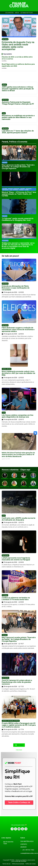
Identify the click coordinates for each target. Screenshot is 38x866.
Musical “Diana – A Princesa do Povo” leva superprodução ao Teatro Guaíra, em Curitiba (19, 194)
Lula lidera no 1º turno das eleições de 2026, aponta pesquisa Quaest (18, 132)
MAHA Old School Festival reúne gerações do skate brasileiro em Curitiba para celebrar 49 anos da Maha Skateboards (18, 454)
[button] (19, 745)
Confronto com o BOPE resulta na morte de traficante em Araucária (18, 519)
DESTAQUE (5, 39)
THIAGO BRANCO (4, 478)
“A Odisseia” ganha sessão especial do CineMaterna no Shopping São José (17, 219)
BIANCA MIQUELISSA (4, 486)
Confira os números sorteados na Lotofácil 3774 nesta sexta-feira (16, 599)
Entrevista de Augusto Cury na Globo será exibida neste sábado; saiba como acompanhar (18, 46)
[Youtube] (19, 828)
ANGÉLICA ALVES (14, 486)
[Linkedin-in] (22, 828)
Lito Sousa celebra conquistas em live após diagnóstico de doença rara (17, 416)
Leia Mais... (4, 61)
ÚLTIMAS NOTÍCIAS (27, 13)
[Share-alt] (25, 828)
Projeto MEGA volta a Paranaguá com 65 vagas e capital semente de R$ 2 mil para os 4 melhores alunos (19, 725)
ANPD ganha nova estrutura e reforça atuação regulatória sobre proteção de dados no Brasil (18, 89)
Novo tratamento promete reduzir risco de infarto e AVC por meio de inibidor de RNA (18, 373)
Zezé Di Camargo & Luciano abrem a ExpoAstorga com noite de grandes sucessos (17, 682)
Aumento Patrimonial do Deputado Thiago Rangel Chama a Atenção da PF (18, 103)
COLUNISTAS (9, 13)
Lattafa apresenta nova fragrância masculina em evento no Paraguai (16, 559)
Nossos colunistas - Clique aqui (16, 470)
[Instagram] (15, 828)
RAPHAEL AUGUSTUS (14, 478)
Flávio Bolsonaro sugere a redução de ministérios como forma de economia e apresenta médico (18, 329)
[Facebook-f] (12, 828)
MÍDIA (17, 13)
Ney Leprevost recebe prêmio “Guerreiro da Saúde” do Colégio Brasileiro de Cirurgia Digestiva (18, 166)
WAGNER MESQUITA (33, 486)
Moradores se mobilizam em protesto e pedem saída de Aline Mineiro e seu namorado (18, 117)
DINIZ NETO (33, 478)
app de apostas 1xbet (8, 842)
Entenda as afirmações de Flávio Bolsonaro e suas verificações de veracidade (15, 288)
